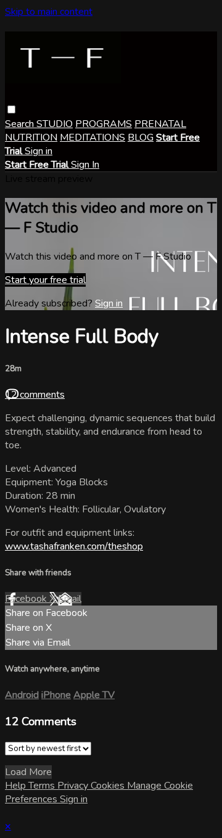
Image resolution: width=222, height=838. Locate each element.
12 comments (35, 394)
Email (69, 599)
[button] (11, 109)
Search (20, 124)
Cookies (109, 785)
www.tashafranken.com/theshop (74, 546)
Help (16, 785)
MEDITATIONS (92, 137)
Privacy (74, 785)
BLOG (141, 137)
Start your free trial (45, 280)
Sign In (85, 164)
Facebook (27, 599)
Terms (42, 785)
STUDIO (54, 124)
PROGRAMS (103, 124)
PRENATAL (160, 124)
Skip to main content (48, 11)
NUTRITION (31, 137)
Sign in (38, 151)
